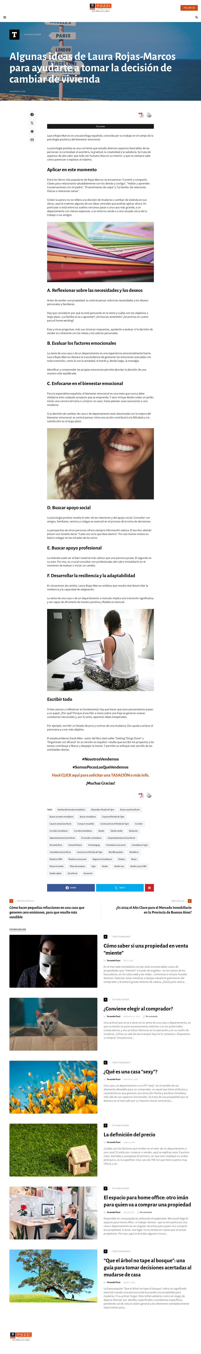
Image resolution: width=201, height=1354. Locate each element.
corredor (139, 824)
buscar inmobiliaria (88, 817)
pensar (134, 859)
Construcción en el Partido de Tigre (114, 824)
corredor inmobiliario (59, 831)
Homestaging (94, 845)
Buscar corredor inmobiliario (61, 817)
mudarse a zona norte (77, 859)
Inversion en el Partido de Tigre (89, 852)
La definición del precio (129, 1134)
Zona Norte (72, 873)
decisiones (133, 831)
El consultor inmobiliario (91, 838)
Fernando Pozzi (56, 845)
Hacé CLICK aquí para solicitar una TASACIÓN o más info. (100, 775)
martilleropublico (116, 852)
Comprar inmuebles (86, 824)
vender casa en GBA (138, 866)
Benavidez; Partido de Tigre (102, 810)
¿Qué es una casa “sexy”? (130, 1072)
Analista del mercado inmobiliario (71, 810)
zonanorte (88, 873)
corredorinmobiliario (83, 831)
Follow (187, 7)
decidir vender (117, 831)
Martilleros (134, 852)
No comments (152, 1016)
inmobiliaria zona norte (115, 845)
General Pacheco (75, 845)
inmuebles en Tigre (140, 845)
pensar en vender (57, 866)
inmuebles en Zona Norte (60, 852)
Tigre (93, 866)
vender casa (119, 866)
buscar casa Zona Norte (130, 810)
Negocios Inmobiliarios (102, 859)
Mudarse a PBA (56, 859)
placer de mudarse (77, 866)
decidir (101, 831)
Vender (105, 866)
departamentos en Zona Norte (62, 838)
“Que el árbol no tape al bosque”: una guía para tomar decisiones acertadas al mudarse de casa (147, 1268)
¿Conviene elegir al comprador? (138, 1009)
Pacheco (121, 859)
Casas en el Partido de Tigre (113, 817)
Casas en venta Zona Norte (60, 824)
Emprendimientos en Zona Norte (121, 838)
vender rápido (55, 873)
